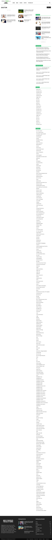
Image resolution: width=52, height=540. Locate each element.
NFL (37, 358)
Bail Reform (38, 167)
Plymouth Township (39, 417)
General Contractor (39, 259)
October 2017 (38, 112)
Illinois (37, 290)
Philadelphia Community (40, 381)
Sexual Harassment (39, 454)
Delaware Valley (38, 224)
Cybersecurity (38, 221)
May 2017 (38, 119)
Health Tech (38, 270)
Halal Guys (38, 265)
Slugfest (37, 461)
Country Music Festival (40, 217)
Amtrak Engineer (39, 155)
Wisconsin (38, 505)
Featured (37, 244)
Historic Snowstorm (39, 275)
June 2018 (38, 100)
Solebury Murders (39, 466)
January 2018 (38, 107)
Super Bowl (38, 475)
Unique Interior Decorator (40, 493)
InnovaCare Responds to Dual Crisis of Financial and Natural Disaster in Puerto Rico (43, 58)
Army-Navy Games (39, 162)
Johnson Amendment (39, 302)
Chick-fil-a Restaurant (39, 211)
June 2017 (38, 118)
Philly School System (39, 413)
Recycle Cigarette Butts (40, 437)
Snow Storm (38, 464)
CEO (37, 206)
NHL (37, 360)
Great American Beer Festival (41, 262)
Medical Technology (39, 329)
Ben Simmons (38, 170)
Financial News (38, 250)
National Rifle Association (40, 344)
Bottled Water (38, 180)
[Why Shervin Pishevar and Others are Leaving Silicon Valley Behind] (38, 38)
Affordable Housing (39, 139)
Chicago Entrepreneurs (40, 208)
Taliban (37, 480)
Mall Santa (38, 319)
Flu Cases (37, 255)
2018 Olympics (38, 136)
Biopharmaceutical (39, 176)
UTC (37, 499)
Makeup (37, 317)
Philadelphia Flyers (39, 384)
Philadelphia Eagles (39, 382)
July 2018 (37, 98)
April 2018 (38, 103)
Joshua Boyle (38, 303)
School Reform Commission (41, 452)
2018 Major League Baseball (41, 133)
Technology (30, 2)
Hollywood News (39, 278)
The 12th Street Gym (39, 487)
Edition (44, 539)
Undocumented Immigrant (40, 492)
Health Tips (38, 272)
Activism (37, 138)
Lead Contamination (39, 314)
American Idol (38, 150)
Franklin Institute (39, 256)
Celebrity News (38, 203)
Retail (37, 439)
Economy (37, 237)
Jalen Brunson (38, 294)
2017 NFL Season (39, 130)
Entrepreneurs (38, 240)
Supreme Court (38, 477)
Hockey (37, 276)
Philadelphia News (39, 387)
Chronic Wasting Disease (40, 212)
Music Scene (38, 343)
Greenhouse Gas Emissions (40, 264)
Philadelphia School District (40, 393)
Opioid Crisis (38, 369)
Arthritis (37, 164)
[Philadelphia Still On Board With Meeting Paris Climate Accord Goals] (20, 523)
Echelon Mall (38, 235)
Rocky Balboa (38, 445)
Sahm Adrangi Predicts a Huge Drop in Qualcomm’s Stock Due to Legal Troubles (42, 48)
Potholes (37, 422)
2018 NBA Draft (39, 135)
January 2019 (38, 89)
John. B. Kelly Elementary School (41, 299)
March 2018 (38, 104)
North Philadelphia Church (40, 364)
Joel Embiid (38, 297)
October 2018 (38, 94)
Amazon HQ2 (38, 147)
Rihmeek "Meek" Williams (40, 443)
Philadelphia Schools (39, 396)
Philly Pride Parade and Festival (41, 411)
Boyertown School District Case (41, 182)
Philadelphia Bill (38, 378)
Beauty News (38, 168)
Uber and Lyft (38, 490)
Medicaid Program (39, 325)
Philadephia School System (40, 404)
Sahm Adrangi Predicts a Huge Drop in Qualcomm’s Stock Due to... (46, 18)
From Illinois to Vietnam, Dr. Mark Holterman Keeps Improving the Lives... (28, 11)
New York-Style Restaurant (40, 355)
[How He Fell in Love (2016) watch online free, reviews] (20, 533)
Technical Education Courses (41, 483)
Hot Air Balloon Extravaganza (41, 285)
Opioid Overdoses (39, 370)
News (17, 2)
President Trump (39, 423)
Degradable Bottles (39, 223)
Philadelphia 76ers (39, 376)
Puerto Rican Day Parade (40, 428)
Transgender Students (40, 489)
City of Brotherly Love (39, 214)
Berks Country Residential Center (41, 173)
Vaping (37, 501)
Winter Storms (38, 502)
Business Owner (39, 191)
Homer (37, 284)
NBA (37, 346)
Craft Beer (38, 220)
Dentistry (37, 226)
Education (38, 238)
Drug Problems (38, 232)
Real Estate (38, 434)
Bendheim (38, 171)
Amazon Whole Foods (40, 149)
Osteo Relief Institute (39, 372)
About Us (40, 539)
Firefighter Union (39, 252)
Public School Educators (40, 426)
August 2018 (38, 97)
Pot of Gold (38, 420)
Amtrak (37, 153)
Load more (43, 41)
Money (37, 338)
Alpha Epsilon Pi (38, 144)
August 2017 (38, 115)
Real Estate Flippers (39, 436)
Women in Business (39, 508)
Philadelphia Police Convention (41, 390)
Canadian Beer (38, 196)
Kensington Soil (38, 308)
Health (37, 267)
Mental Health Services (40, 332)
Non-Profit (38, 361)
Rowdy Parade (38, 448)
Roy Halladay (38, 449)
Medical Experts (38, 326)
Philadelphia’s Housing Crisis (40, 401)
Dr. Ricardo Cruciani (39, 229)
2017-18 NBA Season (39, 132)
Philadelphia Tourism (39, 399)
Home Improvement (39, 281)
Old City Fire (38, 367)
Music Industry (38, 341)
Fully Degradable (39, 258)
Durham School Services (40, 234)
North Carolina (38, 363)
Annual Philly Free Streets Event (41, 156)
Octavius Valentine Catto (40, 366)
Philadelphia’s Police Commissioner (42, 402)
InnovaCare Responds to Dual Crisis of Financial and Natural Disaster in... (46, 33)
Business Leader (39, 190)
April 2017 (38, 121)
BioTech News (38, 177)
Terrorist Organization (40, 486)
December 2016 (39, 124)
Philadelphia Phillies (39, 388)
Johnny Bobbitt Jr (39, 300)
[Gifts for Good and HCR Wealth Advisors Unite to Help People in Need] (38, 23)
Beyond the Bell (38, 174)
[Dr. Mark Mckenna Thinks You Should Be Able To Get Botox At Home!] (3, 16)
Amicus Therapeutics (39, 152)
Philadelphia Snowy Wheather (41, 398)
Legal (37, 316)
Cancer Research (39, 197)
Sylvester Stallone (39, 478)
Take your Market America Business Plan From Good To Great (28, 527)
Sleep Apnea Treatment (40, 458)
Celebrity (37, 202)
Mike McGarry (38, 334)
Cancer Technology (39, 199)
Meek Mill (37, 331)
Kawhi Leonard (38, 306)
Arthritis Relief (38, 165)
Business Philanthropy (40, 193)
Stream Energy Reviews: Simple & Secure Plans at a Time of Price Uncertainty (43, 55)
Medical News (38, 328)
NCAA (37, 349)
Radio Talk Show (39, 429)
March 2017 (38, 122)
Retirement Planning (39, 440)
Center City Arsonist (39, 205)
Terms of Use (36, 539)
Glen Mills (37, 261)
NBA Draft (38, 347)
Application (38, 158)
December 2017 (39, 109)
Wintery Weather (39, 504)
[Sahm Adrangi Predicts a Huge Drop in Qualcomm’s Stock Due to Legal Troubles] (38, 18)
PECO (37, 375)
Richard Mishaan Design (40, 442)
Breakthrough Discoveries (40, 185)
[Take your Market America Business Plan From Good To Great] (20, 527)
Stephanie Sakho (39, 472)
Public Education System (40, 425)
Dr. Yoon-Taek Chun (39, 231)
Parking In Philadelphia (40, 373)
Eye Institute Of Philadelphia (40, 243)
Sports (25, 2)
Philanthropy (38, 405)
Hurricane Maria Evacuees (40, 287)
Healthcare (38, 273)
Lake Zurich (38, 311)
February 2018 (38, 106)
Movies (21, 2)
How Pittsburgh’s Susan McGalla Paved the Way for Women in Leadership (42, 68)
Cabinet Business (39, 194)
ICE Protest (38, 288)
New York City (38, 354)
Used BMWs (38, 496)
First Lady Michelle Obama (40, 253)
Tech (37, 481)
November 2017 (39, 110)
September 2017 (39, 113)
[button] (49, 3)
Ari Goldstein (38, 161)
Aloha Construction (39, 142)
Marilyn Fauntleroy (39, 322)
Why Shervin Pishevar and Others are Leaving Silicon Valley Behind (46, 37)
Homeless (38, 282)
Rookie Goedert (38, 446)
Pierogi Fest (38, 414)
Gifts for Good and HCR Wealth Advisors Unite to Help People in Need (43, 51)
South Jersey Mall (39, 467)
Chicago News (38, 209)
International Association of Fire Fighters (43, 291)
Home (14, 2)
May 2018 (38, 101)
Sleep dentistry (38, 460)
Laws (37, 313)
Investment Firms (39, 293)
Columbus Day (38, 215)
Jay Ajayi (37, 296)
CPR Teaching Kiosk (39, 218)
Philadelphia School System (40, 395)
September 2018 (39, 95)
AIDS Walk (38, 141)
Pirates (37, 416)
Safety (37, 451)
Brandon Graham (39, 183)
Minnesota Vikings (39, 335)
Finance (37, 249)
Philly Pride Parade (39, 410)
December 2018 (39, 91)
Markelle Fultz (38, 323)
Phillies (37, 407)
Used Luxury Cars (39, 498)
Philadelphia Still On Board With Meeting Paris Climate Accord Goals (28, 522)
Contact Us (47, 539)
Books (37, 179)
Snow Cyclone (38, 463)
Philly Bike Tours (39, 408)
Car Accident (38, 200)
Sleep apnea (38, 457)
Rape (37, 431)
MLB (37, 337)
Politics (37, 419)
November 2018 (39, 92)
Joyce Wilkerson (38, 305)
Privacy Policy (31, 539)
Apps (37, 159)
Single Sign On (38, 455)
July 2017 (37, 116)
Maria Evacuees (38, 320)
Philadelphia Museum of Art (40, 385)
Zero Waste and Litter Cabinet (41, 510)
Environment (38, 241)
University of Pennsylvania (40, 495)
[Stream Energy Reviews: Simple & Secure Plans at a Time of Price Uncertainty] (38, 28)
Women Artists (38, 507)
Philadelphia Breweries (40, 379)
